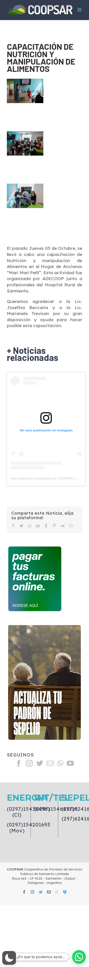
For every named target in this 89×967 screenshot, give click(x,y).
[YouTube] (70, 763)
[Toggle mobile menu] (79, 9)
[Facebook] (18, 763)
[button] (9, 958)
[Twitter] (39, 763)
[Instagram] (29, 763)
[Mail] (50, 763)
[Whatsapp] (60, 763)
